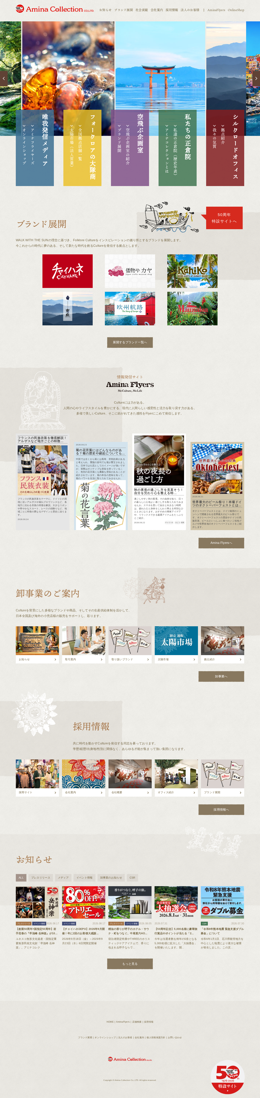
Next (256, 78)
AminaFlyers (216, 10)
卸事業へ (221, 676)
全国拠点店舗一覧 (80, 144)
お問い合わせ (175, 1037)
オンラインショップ (24, 146)
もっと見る (130, 963)
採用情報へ (221, 809)
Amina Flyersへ (221, 542)
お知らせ (105, 10)
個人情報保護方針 (156, 1037)
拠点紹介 (223, 136)
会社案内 (157, 10)
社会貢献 (142, 10)
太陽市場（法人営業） (72, 148)
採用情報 (172, 10)
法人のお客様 (190, 10)
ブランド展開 (123, 10)
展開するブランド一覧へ (130, 342)
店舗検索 (137, 1022)
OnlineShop (236, 10)
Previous (4, 78)
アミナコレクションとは (167, 150)
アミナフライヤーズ (32, 146)
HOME (110, 1022)
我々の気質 (214, 138)
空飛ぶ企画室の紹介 (128, 146)
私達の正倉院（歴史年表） (175, 152)
